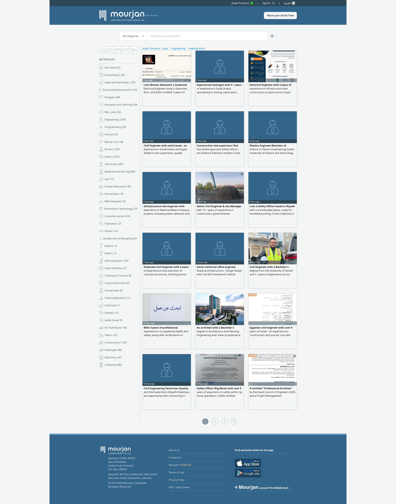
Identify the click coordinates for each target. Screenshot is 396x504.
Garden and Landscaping (120, 238)
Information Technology (120, 208)
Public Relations (116, 268)
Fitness (111, 231)
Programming (115, 127)
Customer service (117, 216)
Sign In (266, 3)
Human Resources (118, 186)
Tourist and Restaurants (119, 90)
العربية (287, 3)
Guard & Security (117, 283)
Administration (117, 260)
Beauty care (114, 142)
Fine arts (111, 134)
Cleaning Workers (117, 298)
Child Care (112, 305)
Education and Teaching (120, 104)
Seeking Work (197, 48)
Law (109, 179)
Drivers (112, 149)
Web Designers (115, 201)
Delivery (112, 312)
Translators (113, 223)
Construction (116, 342)
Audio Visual (113, 320)
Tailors (111, 335)
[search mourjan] (271, 36)
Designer (112, 97)
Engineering (115, 119)
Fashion (111, 246)
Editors (110, 253)
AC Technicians (116, 327)
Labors (112, 156)
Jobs (165, 48)
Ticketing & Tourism (118, 275)
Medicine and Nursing (120, 171)
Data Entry (113, 357)
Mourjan (180, 465)
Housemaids (114, 290)
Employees (113, 350)
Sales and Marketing (120, 82)
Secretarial (113, 67)
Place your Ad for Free (280, 15)
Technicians (114, 164)
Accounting (115, 75)
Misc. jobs (113, 112)
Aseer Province (240, 3)
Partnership (114, 194)
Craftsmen (113, 365)
